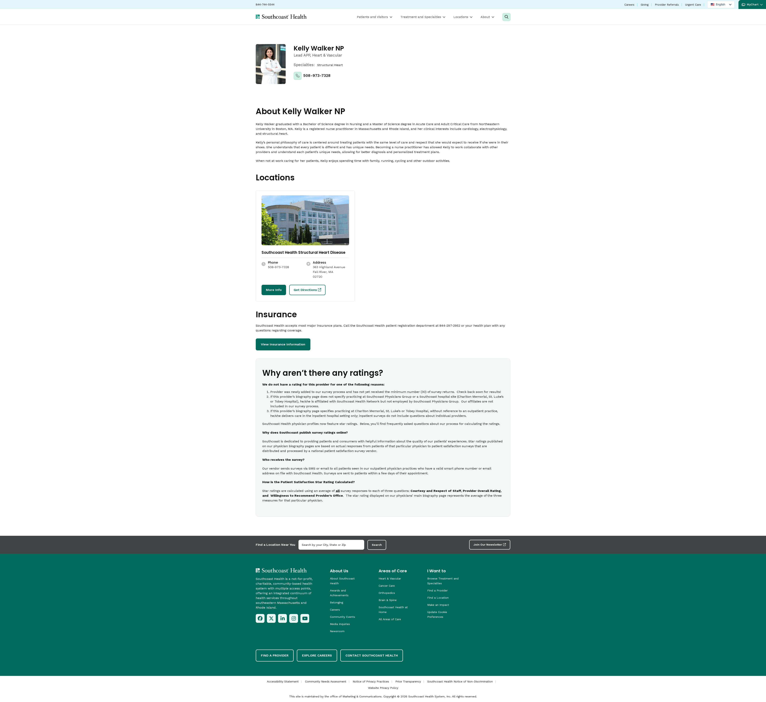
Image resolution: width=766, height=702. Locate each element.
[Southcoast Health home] (281, 16)
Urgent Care (693, 4)
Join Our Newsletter (488, 544)
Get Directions (305, 290)
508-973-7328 (317, 75)
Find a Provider (437, 590)
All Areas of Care (390, 619)
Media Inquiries (340, 624)
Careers (629, 4)
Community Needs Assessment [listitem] (325, 681)
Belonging (336, 602)
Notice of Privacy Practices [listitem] (371, 681)
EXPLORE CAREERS (317, 655)
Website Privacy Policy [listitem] (383, 687)
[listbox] (720, 4)
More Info (274, 290)
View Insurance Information (283, 344)
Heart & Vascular (390, 578)
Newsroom (337, 631)
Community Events (342, 616)
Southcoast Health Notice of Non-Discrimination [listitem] (460, 681)
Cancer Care (387, 585)
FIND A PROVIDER (274, 655)
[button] (752, 4)
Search (377, 544)
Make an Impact (438, 604)
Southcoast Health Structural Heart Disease (303, 252)
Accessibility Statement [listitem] (283, 681)
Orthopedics (387, 592)
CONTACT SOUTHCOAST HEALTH (371, 655)
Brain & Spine (388, 600)
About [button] (485, 17)
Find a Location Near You (275, 545)
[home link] (281, 570)
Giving (645, 4)
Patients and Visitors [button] (372, 17)
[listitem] (260, 618)
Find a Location (438, 597)
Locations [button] (460, 17)
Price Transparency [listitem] (408, 681)
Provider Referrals (667, 4)
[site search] (506, 17)
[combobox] (331, 545)
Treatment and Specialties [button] (420, 17)
